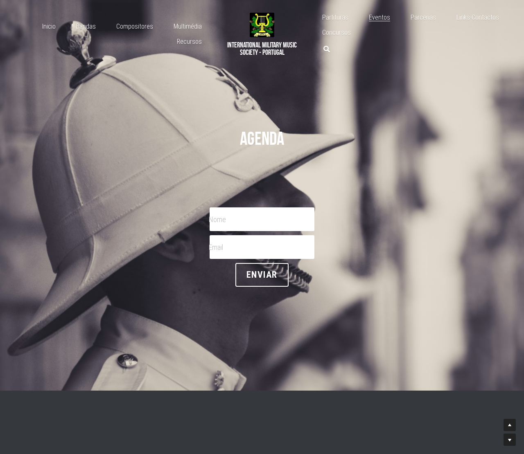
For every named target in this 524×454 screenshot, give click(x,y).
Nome (217, 219)
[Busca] (326, 49)
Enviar (262, 275)
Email (216, 247)
